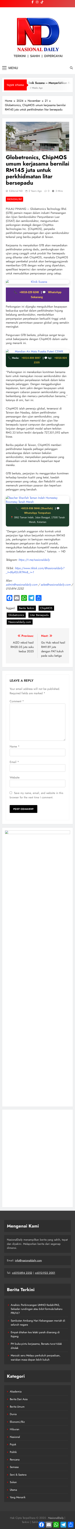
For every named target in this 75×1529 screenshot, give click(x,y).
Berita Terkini (26, 608)
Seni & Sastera (18, 1475)
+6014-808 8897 (31, 357)
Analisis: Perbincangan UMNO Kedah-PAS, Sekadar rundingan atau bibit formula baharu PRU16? (36, 1309)
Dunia (13, 1414)
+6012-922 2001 (45, 1273)
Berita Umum (17, 1407)
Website (14, 777)
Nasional (15, 1437)
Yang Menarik (17, 1497)
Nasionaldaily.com (19, 622)
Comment (17, 701)
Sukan (13, 1482)
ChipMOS (46, 608)
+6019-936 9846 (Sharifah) (37, 508)
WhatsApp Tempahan (37, 512)
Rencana (14, 1460)
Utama (13, 1490)
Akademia (15, 1392)
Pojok (13, 1444)
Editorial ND (16, 191)
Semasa (14, 1467)
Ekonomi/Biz (14, 199)
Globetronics (16, 615)
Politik (13, 1452)
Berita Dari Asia (18, 1399)
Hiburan (14, 1429)
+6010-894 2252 (22, 1273)
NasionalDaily (56, 1518)
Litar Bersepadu (39, 615)
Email (14, 762)
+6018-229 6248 (29, 292)
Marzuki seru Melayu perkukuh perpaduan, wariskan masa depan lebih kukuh (35, 1357)
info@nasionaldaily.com (28, 1260)
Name (14, 746)
